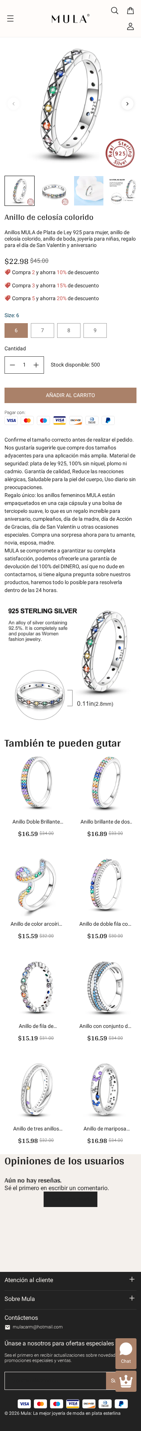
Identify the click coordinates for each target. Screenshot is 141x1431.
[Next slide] (127, 104)
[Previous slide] (14, 104)
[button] (20, 191)
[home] (70, 18)
